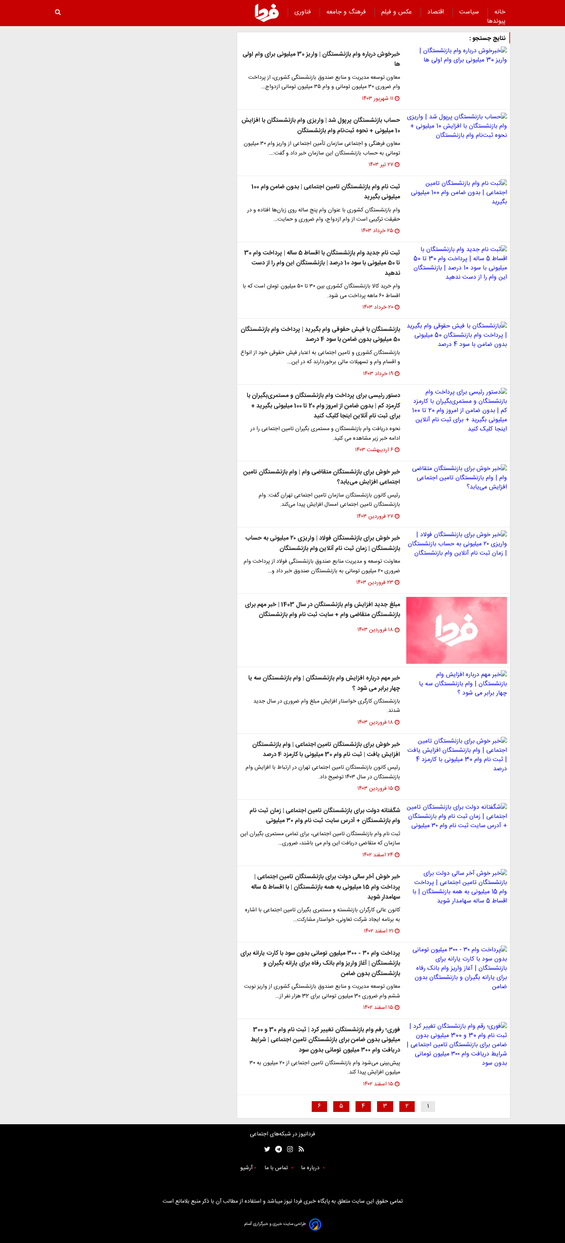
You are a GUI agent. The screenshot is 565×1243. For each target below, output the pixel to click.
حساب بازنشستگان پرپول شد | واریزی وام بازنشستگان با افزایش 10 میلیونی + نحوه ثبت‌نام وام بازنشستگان (320, 125)
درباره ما (311, 1168)
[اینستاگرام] (288, 1149)
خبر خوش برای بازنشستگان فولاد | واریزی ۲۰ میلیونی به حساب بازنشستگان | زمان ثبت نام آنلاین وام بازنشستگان (322, 543)
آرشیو (246, 1168)
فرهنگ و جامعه (347, 12)
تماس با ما (276, 1168)
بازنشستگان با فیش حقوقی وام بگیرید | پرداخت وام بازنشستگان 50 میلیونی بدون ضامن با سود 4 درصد (320, 334)
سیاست (470, 12)
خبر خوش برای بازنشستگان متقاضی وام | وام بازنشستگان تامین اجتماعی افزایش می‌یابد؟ (321, 477)
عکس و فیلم (397, 12)
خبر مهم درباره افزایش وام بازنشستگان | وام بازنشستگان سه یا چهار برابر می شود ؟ (324, 683)
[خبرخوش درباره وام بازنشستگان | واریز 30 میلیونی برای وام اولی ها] (456, 56)
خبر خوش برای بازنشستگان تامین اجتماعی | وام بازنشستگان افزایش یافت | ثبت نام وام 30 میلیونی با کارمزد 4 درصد (326, 749)
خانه (499, 12)
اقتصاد (436, 12)
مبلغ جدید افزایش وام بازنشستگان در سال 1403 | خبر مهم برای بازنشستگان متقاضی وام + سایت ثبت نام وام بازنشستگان (322, 610)
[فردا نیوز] (266, 12)
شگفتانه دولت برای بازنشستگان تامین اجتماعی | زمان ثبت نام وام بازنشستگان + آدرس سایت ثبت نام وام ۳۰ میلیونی (324, 816)
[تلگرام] (276, 1149)
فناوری (303, 12)
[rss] (299, 1149)
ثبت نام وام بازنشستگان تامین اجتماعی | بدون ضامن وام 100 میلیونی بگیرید (325, 192)
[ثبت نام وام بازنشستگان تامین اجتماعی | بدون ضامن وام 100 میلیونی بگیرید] (456, 193)
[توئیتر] (265, 1149)
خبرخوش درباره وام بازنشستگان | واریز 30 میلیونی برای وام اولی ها (321, 59)
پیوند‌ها (496, 21)
